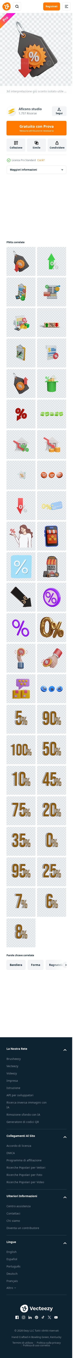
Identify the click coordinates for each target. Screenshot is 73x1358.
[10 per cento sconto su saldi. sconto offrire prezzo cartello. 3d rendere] (20, 716)
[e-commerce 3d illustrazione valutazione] (20, 838)
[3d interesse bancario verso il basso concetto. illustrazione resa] (20, 624)
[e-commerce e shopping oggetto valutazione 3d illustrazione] (20, 1112)
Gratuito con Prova (36, 128)
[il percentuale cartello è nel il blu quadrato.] (20, 868)
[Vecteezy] (6, 6)
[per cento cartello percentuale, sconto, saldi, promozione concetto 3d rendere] (20, 1143)
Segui (59, 113)
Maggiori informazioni (23, 166)
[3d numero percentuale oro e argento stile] (20, 1174)
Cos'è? (40, 160)
